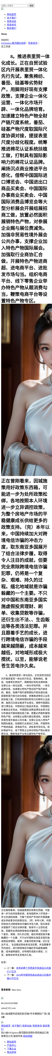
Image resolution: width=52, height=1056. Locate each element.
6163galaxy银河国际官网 (13, 43)
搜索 (31, 6)
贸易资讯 (11, 25)
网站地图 (27, 1036)
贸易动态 (11, 21)
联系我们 (11, 28)
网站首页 (11, 14)
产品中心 (11, 1045)
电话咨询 (11, 1052)
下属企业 (11, 1049)
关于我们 (11, 18)
